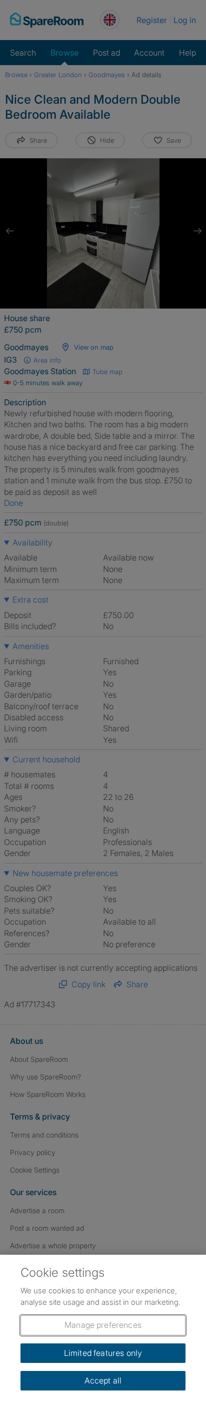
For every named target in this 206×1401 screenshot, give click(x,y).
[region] (103, 1328)
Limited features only (103, 1353)
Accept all (103, 1380)
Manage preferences (103, 1325)
